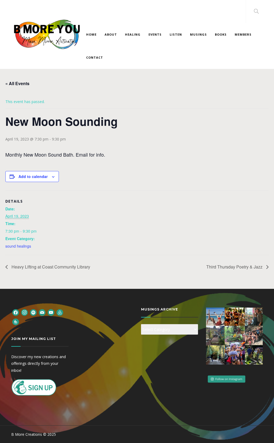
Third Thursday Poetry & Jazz (235, 267)
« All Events (17, 83)
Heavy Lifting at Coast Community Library (50, 267)
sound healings (18, 246)
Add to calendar (33, 176)
